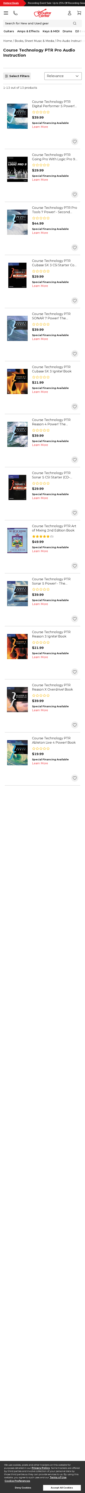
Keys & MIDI (51, 31)
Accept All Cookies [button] (62, 1488)
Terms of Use (58, 1477)
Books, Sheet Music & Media (34, 41)
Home (7, 41)
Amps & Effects (28, 31)
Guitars (9, 31)
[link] (55, 104)
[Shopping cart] (79, 13)
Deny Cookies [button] (23, 1488)
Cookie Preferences (17, 1480)
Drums (67, 31)
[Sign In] (69, 13)
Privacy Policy (41, 1467)
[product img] (17, 116)
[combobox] (63, 76)
